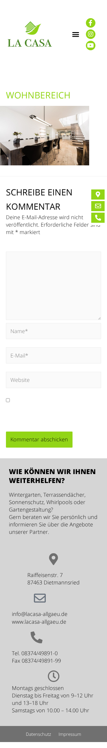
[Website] (53, 380)
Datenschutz (38, 734)
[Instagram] (90, 34)
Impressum (70, 734)
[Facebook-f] (90, 23)
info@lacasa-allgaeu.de (39, 613)
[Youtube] (90, 45)
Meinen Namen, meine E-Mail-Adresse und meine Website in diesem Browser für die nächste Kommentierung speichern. (52, 411)
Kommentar (22, 247)
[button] (75, 34)
